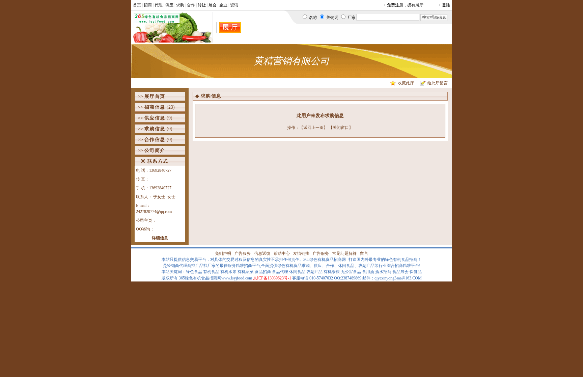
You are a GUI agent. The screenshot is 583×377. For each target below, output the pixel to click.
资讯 (234, 5)
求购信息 (154, 128)
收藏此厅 (406, 83)
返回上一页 (313, 127)
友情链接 (301, 253)
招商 (148, 5)
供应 (169, 5)
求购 (180, 5)
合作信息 (154, 139)
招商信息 (154, 107)
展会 (213, 5)
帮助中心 (282, 253)
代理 (159, 5)
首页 (137, 5)
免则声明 (223, 253)
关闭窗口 (341, 127)
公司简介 (154, 150)
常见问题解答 (344, 253)
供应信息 (154, 117)
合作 (191, 5)
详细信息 (160, 238)
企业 (223, 5)
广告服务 (242, 253)
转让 (202, 5)
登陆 (446, 5)
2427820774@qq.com (154, 211)
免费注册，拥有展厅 (405, 5)
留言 (364, 253)
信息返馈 (262, 253)
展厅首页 (154, 96)
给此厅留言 (437, 83)
